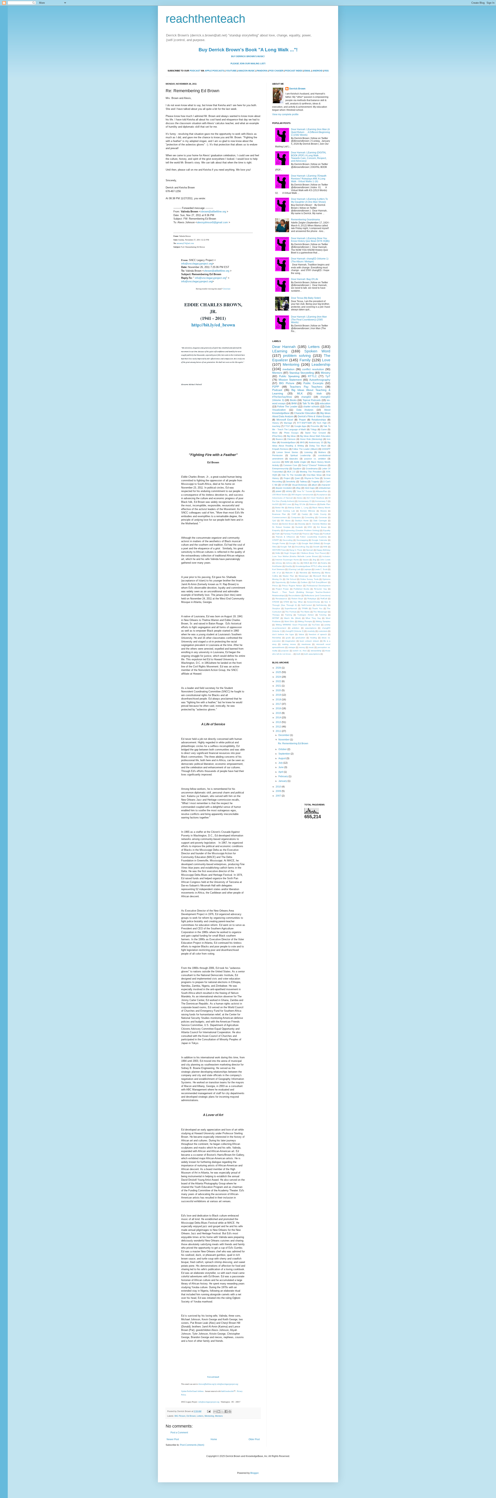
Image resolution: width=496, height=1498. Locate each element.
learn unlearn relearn (309, 641)
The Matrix (305, 612)
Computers (296, 517)
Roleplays (311, 598)
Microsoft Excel (284, 419)
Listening (308, 452)
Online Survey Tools (309, 579)
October (282, 749)
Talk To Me (308, 403)
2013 (279, 722)
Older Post (254, 1439)
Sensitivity (290, 481)
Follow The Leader (287, 406)
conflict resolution (313, 369)
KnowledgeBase (288, 442)
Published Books (301, 589)
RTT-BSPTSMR (304, 423)
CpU (274, 520)
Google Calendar (319, 540)
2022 (279, 681)
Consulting (309, 517)
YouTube (316, 625)
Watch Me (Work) (292, 618)
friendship (276, 638)
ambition (295, 628)
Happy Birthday (323, 550)
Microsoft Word (320, 576)
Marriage (288, 423)
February (283, 776)
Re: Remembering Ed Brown (293, 743)
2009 (279, 791)
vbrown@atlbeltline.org (213, 211)
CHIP (294, 514)
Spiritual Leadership (300, 455)
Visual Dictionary (300, 485)
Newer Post (173, 1439)
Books (293, 400)
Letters (200, 1416)
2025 (279, 672)
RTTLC (312, 376)
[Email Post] (208, 1411)
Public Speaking (289, 376)
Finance (306, 534)
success (276, 462)
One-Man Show (314, 475)
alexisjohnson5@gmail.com (212, 222)
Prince (275, 586)
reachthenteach (205, 18)
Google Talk (285, 547)
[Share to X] (222, 1411)
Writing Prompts (305, 621)
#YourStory (277, 436)
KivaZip (288, 566)
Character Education (305, 413)
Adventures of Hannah (282, 498)
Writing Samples (323, 621)
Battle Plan (325, 504)
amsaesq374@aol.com (185, 243)
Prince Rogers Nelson (292, 586)
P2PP (275, 386)
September (284, 753)
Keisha (324, 563)
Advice (300, 498)
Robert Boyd (297, 598)
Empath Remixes (280, 449)
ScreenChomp (313, 602)
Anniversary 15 (305, 501)
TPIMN (305, 608)
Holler (277, 553)
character (325, 485)
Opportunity (280, 582)
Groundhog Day (302, 547)
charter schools (311, 406)
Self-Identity (321, 605)
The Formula (291, 612)
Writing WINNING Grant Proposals (291, 625)
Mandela (303, 573)
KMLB (306, 563)
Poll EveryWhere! (319, 582)
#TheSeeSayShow (282, 397)
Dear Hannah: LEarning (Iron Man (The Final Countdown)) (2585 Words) (309, 319)
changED (306, 397)
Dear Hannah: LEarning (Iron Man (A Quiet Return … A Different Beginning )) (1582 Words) (310, 132)
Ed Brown (191, 1416)
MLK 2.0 (291, 471)
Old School (291, 579)
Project (287, 478)
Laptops (307, 569)
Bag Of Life (300, 504)
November (284, 739)
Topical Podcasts (312, 400)
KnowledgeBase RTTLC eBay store (311, 566)
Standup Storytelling (301, 372)
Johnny (289, 563)
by (216, 1384)
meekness (306, 644)
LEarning (279, 351)
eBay (298, 488)
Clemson (291, 439)
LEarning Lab (294, 569)
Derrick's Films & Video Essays (314, 416)
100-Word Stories (280, 495)
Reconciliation (294, 595)
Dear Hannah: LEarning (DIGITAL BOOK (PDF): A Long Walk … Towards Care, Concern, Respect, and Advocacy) (308, 156)
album (314, 485)
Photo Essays (291, 433)
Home (214, 1439)
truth (298, 654)
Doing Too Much (317, 446)
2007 (279, 795)
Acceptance (322, 495)
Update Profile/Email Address (192, 1391)
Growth (316, 547)
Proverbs (315, 426)
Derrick (275, 524)
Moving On (277, 579)
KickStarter (277, 566)
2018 (279, 699)
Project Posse (282, 589)
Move (274, 433)
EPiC (310, 527)
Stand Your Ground (315, 433)
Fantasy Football (291, 534)
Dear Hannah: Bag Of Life (304, 279)
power (279, 491)
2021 (279, 685)
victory (289, 491)
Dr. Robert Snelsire (281, 527)
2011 (279, 731)
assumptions (310, 628)
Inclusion (326, 556)
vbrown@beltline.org (206, 1384)
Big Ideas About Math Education (315, 436)
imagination (290, 641)
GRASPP (326, 449)
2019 (279, 695)
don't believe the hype (283, 634)
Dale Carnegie (320, 520)
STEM (286, 602)
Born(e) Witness (307, 511)
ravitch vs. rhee (300, 651)
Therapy (276, 615)
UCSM (285, 485)
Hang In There (295, 550)
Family (305, 360)
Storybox (276, 608)
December (284, 735)
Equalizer (297, 468)
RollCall (323, 598)
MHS (302, 442)
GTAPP (275, 540)
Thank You (317, 608)
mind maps (310, 488)
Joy (298, 563)
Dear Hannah (284, 347)
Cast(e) (305, 514)
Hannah (309, 550)
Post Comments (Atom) (192, 1445)
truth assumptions (312, 654)
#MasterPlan (321, 491)
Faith (277, 534)
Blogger (254, 1473)
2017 (279, 704)
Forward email (213, 1377)
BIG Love (286, 504)
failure (301, 634)
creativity (311, 631)
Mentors (219, 1416)
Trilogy (313, 429)
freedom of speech (318, 634)
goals (288, 638)
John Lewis (325, 560)
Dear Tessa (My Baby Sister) (306, 298)
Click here (226, 289)
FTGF (287, 426)
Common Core (290, 465)
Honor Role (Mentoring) (311, 439)
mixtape (291, 647)
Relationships (319, 419)
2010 (279, 786)
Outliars (293, 582)
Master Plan (288, 576)
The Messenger (320, 612)
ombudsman (324, 488)
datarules (293, 459)
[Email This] (215, 1411)
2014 (279, 717)
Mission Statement (290, 379)
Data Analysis (304, 410)
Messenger (303, 576)
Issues (306, 560)
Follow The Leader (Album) (305, 449)
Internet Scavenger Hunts (287, 560)
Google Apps (300, 426)
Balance (313, 504)
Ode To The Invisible (292, 475)
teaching (276, 426)
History (275, 423)
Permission (277, 455)
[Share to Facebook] (226, 1411)
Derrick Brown (297, 88)
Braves (323, 511)
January (283, 781)
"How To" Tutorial (304, 491)
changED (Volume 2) (294, 631)
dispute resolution (284, 488)
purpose (285, 651)
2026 (279, 667)
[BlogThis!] (219, 1411)
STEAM (275, 602)
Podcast (277, 389)
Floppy (316, 534)
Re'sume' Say (320, 589)
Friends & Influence (285, 537)
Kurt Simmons (278, 569)
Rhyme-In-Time (311, 478)
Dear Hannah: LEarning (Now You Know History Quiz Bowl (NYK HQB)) (310, 239)
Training (288, 615)
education (325, 403)
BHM (294, 403)
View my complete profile (285, 114)
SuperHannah (291, 608)
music (311, 647)
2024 (279, 677)
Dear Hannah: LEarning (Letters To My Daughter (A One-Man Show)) (309, 200)
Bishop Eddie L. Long (298, 507)
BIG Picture (180, 1416)
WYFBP (275, 618)
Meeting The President (310, 471)
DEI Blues (285, 520)
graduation (300, 638)
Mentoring (209, 1416)
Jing (314, 560)
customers (322, 631)
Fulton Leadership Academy (313, 537)
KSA (315, 563)
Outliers (304, 582)
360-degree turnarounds (302, 495)
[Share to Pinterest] (230, 1411)
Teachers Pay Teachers (306, 386)
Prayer (302, 419)
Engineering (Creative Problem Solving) (301, 530)
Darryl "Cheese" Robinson (314, 465)
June (281, 767)
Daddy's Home (302, 520)
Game (324, 429)
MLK (300, 393)
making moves (289, 644)
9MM (287, 462)
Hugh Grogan (290, 553)
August (282, 758)
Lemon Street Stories (287, 452)
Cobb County (320, 514)
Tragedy (315, 481)
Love (326, 360)
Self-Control (306, 605)
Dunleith (299, 527)
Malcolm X (290, 573)
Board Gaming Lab (285, 511)
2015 (279, 713)
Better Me (279, 507)
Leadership (321, 364)
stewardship (316, 651)
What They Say (313, 618)
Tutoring (322, 615)
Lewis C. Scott (321, 569)
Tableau (303, 481)
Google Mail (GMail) (311, 543)
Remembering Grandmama (305, 219)
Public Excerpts (313, 383)
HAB (325, 547)
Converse (323, 517)
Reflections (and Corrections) (317, 595)
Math (319, 393)
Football (326, 534)
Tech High (321, 423)
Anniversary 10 (316, 442)
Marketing (316, 573)
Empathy (276, 530)
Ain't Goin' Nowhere (316, 498)
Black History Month (321, 507)
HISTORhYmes (279, 550)
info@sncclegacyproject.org (196, 263)
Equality (326, 530)
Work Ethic (289, 621)
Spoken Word (317, 351)
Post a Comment (179, 1432)
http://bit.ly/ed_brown (213, 324)
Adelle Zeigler (300, 462)
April (281, 772)
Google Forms (278, 543)
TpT (327, 376)
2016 (279, 708)
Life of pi (276, 573)
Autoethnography (319, 379)
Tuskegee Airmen (305, 615)
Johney (278, 563)
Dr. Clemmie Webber (318, 524)
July (280, 762)
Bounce (279, 439)
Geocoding (288, 540)
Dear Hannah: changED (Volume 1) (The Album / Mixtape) (309, 260)
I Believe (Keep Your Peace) (313, 553)
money (302, 647)
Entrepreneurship (280, 468)
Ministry (325, 372)
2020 (279, 690)
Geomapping (302, 540)
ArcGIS (275, 504)
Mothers (322, 452)
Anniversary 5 (321, 501)
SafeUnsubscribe (227, 1391)
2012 (279, 726)
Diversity (301, 524)
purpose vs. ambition (315, 459)
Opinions (326, 579)
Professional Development (318, 586)
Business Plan (279, 514)
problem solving (297, 356)
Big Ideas (291, 436)
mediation (288, 369)
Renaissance (281, 598)
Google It (293, 543)
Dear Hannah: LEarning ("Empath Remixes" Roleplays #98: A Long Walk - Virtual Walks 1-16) (308, 178)
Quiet (297, 478)
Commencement (279, 517)
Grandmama (312, 468)
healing (313, 638)
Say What (298, 602)
